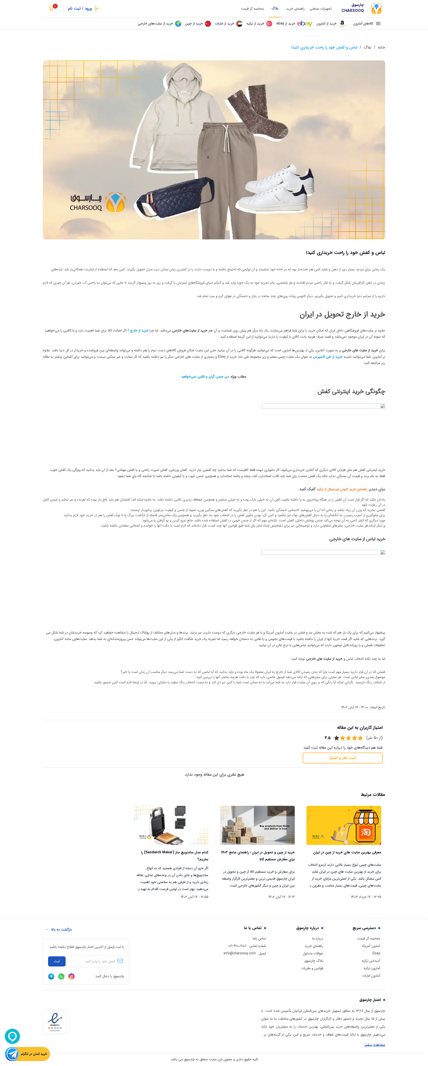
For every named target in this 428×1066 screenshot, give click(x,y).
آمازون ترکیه (372, 968)
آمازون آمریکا (371, 945)
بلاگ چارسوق (313, 960)
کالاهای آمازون (363, 23)
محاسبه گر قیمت (252, 8)
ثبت (57, 961)
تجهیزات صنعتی (321, 8)
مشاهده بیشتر (375, 1045)
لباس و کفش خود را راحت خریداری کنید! (324, 47)
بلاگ (274, 8)
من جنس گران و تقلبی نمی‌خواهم (205, 376)
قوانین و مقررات (312, 968)
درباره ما (317, 938)
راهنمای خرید (295, 8)
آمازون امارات (371, 975)
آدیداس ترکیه (371, 960)
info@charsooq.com (240, 953)
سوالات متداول (313, 953)
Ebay (376, 953)
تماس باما (259, 938)
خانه (381, 47)
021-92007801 (237, 945)
